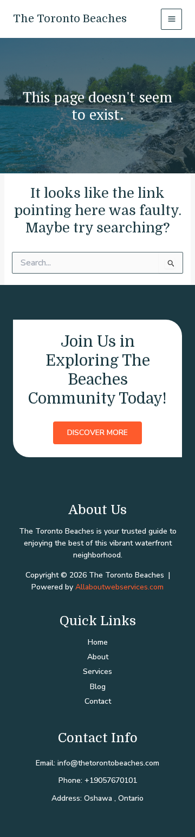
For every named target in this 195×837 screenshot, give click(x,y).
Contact (97, 701)
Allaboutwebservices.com (119, 587)
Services (97, 671)
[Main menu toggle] (171, 19)
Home (98, 642)
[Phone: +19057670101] (97, 781)
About (97, 657)
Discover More (97, 432)
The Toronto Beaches (70, 18)
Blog (98, 687)
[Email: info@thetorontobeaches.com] (97, 763)
